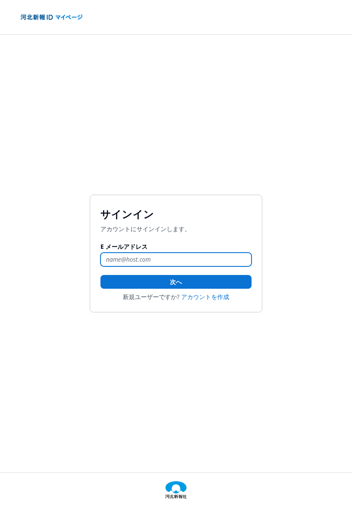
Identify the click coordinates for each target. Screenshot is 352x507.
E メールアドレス (124, 246)
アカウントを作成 (205, 297)
